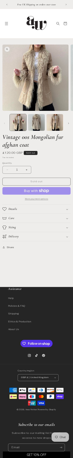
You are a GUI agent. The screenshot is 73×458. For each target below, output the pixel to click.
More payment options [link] (36, 198)
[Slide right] (68, 123)
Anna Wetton (31, 409)
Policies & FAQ (16, 305)
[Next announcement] (66, 4)
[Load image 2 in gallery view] (36, 122)
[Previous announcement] (6, 4)
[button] (6, 23)
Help (11, 298)
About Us (13, 329)
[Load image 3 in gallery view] (54, 122)
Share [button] (10, 247)
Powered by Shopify (47, 409)
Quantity (7, 163)
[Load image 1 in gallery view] (18, 122)
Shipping (13, 313)
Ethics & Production (19, 321)
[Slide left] (4, 123)
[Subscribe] (61, 447)
